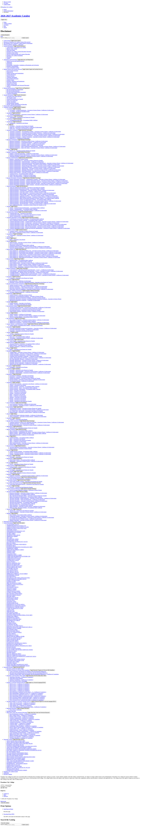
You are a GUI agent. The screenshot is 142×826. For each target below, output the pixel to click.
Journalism (9, 368)
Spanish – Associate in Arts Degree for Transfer (20, 401)
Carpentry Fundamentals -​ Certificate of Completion (21, 718)
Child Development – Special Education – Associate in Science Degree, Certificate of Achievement (32, 203)
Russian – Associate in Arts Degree (17, 398)
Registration (9, 63)
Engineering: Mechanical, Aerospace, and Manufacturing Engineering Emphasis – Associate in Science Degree (35, 299)
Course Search (7, 40)
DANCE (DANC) (11, 561)
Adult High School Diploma (16, 678)
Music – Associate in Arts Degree (17, 439)
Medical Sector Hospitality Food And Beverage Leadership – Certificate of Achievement (30, 364)
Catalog (8, 58)
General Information (8, 10)
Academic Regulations (12, 93)
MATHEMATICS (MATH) (13, 617)
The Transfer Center (11, 97)
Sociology (9, 485)
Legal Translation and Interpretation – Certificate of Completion (24, 732)
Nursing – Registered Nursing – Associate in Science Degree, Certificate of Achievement (30, 452)
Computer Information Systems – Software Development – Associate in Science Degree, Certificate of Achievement (36, 227)
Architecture (9, 121)
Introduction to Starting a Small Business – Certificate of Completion (25, 731)
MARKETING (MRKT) (12, 616)
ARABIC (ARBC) (11, 533)
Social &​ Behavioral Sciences (13, 477)
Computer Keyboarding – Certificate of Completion (21, 722)
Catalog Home (7, 4)
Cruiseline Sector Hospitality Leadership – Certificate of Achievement (25, 356)
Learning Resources (11, 74)
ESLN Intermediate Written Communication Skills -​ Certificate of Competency (27, 696)
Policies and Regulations (9, 88)
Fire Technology (10, 318)
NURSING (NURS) (11, 623)
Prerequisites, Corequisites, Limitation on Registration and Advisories (23, 65)
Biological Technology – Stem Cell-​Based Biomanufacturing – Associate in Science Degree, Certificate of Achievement (37, 146)
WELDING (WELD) (12, 663)
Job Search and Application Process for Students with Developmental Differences (28, 673)
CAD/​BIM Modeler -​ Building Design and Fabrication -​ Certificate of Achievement (28, 272)
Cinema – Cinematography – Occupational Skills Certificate (23, 209)
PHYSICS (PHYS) (11, 633)
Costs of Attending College (13, 67)
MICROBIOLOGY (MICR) (13, 620)
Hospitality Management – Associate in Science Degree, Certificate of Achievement (28, 360)
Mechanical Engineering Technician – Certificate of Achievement (24, 300)
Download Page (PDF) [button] (9, 814)
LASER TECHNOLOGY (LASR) (15, 608)
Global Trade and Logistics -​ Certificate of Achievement (22, 175)
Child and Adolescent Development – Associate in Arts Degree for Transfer (27, 187)
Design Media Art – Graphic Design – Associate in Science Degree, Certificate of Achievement (31, 254)
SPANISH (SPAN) (11, 652)
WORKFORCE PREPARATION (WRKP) (17, 770)
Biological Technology (12, 139)
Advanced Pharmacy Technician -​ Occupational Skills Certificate (24, 343)
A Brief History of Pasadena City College (16, 47)
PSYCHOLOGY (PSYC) (13, 641)
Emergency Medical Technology (14, 290)
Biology (8, 149)
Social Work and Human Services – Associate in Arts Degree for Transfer (26, 484)
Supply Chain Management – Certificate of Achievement (22, 176)
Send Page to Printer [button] (8, 809)
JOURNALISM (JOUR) (12, 603)
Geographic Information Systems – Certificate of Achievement (24, 329)
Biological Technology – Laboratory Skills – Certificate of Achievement (26, 145)
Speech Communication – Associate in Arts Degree (21, 216)
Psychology (9, 468)
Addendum (6, 773)
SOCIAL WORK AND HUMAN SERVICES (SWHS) (20, 649)
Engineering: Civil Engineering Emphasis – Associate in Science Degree (26, 296)
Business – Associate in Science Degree (18, 159)
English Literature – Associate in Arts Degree (20, 303)
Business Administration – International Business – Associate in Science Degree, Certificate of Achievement (34, 167)
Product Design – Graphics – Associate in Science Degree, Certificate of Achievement (29, 265)
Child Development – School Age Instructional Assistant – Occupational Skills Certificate (30, 199)
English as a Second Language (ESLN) (16, 682)
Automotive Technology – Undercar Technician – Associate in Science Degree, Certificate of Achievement (34, 137)
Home (5, 9)
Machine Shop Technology (13, 420)
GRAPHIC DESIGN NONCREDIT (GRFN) (17, 754)
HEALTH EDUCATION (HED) (14, 593)
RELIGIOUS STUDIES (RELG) (14, 644)
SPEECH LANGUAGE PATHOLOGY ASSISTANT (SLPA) (21, 656)
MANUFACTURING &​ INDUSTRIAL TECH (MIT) (19, 615)
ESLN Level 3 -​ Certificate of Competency (19, 686)
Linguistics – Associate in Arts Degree (18, 419)
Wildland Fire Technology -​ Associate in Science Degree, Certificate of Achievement (29, 322)
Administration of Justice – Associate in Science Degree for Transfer (25, 408)
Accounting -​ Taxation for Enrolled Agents (19, 111)
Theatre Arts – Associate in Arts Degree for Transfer (21, 510)
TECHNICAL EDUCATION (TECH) (16, 659)
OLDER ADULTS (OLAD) (13, 765)
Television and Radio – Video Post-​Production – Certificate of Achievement (27, 499)
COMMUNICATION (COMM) (14, 555)
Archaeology (10, 118)
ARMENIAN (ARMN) (12, 536)
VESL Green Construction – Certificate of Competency (22, 704)
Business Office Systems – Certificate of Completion (21, 716)
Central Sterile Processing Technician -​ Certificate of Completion (24, 719)
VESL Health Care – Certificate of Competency (20, 705)
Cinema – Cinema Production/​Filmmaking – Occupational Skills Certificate (27, 207)
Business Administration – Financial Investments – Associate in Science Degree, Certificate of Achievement (34, 164)
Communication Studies (12, 212)
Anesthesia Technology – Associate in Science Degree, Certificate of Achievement (28, 114)
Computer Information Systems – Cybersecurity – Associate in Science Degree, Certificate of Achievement (34, 223)
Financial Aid (10, 72)
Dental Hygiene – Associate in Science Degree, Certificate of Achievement (26, 242)
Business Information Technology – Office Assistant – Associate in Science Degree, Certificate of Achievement (35, 184)
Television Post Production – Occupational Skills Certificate (23, 502)
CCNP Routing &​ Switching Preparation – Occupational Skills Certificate (26, 219)
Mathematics (9, 426)
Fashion (8, 312)
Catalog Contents (8, 23)
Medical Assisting (11, 429)
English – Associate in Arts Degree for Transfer (20, 304)
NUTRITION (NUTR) (12, 624)
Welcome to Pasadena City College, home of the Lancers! (17, 42)
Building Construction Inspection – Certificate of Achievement (24, 153)
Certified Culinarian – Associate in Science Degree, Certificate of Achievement (27, 353)
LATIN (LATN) (10, 609)
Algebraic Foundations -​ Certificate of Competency (21, 679)
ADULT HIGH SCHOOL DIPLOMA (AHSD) (18, 742)
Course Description (8, 523)
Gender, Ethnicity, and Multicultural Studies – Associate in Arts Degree (26, 325)
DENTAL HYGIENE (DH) (13, 564)
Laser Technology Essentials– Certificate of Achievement (22, 404)
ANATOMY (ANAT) (12, 529)
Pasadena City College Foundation (15, 55)
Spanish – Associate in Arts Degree (17, 400)
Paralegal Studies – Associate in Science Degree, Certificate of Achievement (27, 412)
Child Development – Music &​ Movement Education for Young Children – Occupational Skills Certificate (34, 198)
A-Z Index (6, 24)
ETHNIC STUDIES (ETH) (13, 580)
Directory (6, 796)
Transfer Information (8, 95)
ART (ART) (9, 537)
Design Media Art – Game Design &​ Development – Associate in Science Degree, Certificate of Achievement (35, 253)
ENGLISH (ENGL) (11, 576)
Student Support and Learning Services (13, 69)
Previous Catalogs (8, 774)
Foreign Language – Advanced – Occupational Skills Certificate (24, 386)
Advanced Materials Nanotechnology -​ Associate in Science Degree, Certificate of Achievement (31, 447)
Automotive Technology (12, 130)
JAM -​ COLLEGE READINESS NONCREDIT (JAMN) (20, 761)
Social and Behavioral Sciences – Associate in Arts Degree (23, 478)
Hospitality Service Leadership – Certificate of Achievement (23, 363)
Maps (5, 795)
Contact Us (6, 793)
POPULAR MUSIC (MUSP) (13, 639)
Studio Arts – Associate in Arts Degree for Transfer (21, 128)
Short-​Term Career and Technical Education (17, 712)
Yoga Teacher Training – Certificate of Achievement (21, 381)
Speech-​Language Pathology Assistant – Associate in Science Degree (25, 490)
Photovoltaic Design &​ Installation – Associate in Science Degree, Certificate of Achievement (31, 289)
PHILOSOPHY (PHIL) (12, 629)
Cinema (8, 206)
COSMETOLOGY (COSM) (13, 559)
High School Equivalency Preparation (18, 681)
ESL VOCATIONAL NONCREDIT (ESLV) (17, 753)
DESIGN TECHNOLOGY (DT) (14, 565)
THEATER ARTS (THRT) (13, 661)
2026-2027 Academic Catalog (15, 15)
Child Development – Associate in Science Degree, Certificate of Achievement (27, 191)
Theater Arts (9, 509)
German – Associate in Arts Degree (17, 393)
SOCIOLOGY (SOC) (12, 651)
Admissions (9, 62)
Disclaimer (9, 57)
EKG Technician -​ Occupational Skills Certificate (21, 430)
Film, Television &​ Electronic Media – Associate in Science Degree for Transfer (28, 495)
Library (8, 413)
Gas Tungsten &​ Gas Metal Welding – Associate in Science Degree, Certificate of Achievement (31, 517)
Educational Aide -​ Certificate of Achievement (20, 281)
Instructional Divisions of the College (12, 521)
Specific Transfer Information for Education (17, 104)
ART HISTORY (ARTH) (13, 539)
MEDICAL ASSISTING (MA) (14, 619)
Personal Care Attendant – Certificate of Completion (21, 736)
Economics (9, 276)
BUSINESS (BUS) (11, 545)
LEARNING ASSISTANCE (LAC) (15, 762)
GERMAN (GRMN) (11, 589)
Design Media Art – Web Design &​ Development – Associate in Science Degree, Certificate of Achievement (34, 257)
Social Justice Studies (11, 480)
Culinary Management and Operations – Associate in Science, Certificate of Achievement (30, 357)
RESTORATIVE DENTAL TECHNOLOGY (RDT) (19, 645)
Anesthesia (9, 113)
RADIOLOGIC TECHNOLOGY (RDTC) (17, 643)
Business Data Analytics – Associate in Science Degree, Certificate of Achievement (28, 172)
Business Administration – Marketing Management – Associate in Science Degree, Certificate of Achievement (35, 169)
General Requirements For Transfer (15, 99)
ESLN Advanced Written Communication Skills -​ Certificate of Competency (27, 697)
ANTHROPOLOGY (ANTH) (14, 532)
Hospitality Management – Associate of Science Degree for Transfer (25, 361)
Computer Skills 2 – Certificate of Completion (20, 723)
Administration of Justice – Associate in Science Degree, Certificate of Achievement (29, 409)
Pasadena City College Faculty (11, 771)
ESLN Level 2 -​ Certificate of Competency (19, 685)
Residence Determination (12, 66)
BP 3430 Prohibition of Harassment (15, 89)
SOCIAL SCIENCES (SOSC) (14, 648)
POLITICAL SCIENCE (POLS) (14, 637)
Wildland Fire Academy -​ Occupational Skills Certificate (22, 321)
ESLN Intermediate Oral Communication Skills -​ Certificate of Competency (27, 698)
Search (5, 27)
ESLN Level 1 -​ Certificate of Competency (19, 684)
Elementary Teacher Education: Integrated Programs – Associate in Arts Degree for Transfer (30, 282)
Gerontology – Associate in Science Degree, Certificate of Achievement (26, 338)
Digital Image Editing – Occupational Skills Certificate (22, 460)
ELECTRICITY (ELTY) (12, 571)
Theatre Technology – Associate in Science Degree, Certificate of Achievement (27, 512)
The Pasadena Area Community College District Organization (18, 43)
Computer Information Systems (14, 217)
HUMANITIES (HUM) (12, 599)
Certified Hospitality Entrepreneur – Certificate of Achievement (24, 355)
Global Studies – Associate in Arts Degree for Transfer (22, 341)
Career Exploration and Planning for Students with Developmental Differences (27, 671)
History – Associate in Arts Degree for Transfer (20, 349)
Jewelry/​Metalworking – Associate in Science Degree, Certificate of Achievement (28, 263)
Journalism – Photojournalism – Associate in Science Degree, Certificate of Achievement (30, 371)
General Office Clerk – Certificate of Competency (21, 728)
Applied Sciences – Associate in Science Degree (20, 295)
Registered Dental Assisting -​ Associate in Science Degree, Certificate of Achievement (29, 246)
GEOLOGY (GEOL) (12, 588)
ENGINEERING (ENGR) (13, 575)
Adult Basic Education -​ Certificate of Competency (21, 677)
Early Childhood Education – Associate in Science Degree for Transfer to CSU (27, 205)
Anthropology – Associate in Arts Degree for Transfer (22, 117)
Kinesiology (9, 374)
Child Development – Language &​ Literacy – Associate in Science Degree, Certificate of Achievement (33, 195)
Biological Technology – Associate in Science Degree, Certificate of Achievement (28, 141)
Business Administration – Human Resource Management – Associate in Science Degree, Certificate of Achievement (36, 165)
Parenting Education (11, 711)
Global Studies (10, 339)
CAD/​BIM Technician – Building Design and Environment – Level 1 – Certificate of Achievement (32, 273)
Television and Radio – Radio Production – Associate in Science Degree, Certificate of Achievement (32, 498)
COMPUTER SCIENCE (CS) (14, 557)
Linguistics (9, 418)
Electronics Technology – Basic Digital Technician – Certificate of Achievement (28, 287)
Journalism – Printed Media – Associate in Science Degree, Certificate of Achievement (29, 372)
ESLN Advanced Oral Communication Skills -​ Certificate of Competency (26, 700)
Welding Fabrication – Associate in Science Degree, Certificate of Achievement (27, 520)
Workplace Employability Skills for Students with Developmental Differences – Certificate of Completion (34, 674)
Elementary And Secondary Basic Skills (16, 675)
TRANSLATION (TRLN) (13, 769)
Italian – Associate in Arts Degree (17, 394)
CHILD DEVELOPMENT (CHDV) (15, 549)
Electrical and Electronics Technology (15, 283)
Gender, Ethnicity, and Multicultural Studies (17, 324)
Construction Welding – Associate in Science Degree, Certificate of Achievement (28, 516)
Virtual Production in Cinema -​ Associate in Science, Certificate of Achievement (28, 210)
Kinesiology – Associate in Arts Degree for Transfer (21, 377)
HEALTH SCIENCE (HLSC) (14, 595)
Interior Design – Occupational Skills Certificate (20, 261)
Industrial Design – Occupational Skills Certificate (21, 260)
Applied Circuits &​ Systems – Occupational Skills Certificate (23, 285)
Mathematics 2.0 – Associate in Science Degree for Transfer (23, 428)
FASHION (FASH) (11, 581)
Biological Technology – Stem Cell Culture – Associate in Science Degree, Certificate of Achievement (33, 147)
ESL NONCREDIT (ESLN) (13, 751)
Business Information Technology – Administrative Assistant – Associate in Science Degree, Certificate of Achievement (37, 179)
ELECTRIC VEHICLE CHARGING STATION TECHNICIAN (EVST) (24, 750)
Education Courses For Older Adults (15, 668)
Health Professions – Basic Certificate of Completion (21, 730)
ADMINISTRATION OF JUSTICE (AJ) (16, 525)
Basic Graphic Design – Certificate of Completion (21, 715)
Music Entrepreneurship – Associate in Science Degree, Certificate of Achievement (28, 443)
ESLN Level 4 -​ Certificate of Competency (19, 688)
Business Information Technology (14, 178)
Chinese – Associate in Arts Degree (17, 385)
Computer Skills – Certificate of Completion (19, 724)
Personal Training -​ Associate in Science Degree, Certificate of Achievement (27, 379)
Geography (9, 326)
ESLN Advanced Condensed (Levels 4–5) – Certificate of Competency (26, 694)
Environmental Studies (12, 306)
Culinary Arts (10, 236)
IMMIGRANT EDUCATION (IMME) (16, 759)
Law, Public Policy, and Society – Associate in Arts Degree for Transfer (26, 411)
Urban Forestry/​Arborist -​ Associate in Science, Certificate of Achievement (26, 311)
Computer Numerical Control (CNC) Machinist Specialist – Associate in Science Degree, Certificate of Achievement (36, 422)
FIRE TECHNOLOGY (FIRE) (14, 583)
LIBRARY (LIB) (11, 611)
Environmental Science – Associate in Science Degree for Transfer (24, 310)
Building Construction (12, 152)
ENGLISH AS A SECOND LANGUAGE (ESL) (18, 577)
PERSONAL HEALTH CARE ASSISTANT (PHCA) (19, 627)
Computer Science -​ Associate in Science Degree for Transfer (23, 231)
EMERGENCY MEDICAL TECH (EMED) (17, 573)
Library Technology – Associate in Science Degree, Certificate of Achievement (27, 416)
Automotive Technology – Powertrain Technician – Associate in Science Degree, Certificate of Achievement (34, 135)
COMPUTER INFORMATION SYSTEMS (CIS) (18, 556)
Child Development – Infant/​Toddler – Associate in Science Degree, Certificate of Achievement (31, 194)
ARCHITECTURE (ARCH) (13, 535)
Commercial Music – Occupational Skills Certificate (21, 437)
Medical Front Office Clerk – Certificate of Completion (22, 734)
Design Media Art (11, 249)
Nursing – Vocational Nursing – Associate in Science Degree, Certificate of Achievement (30, 454)
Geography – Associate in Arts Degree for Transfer (21, 331)
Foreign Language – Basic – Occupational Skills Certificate (23, 388)
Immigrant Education (11, 708)
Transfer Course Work (12, 84)
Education (9, 279)
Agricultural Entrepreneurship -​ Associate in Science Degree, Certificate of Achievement (30, 307)
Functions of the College (12, 53)
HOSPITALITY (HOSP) (12, 597)
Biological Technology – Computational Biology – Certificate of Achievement (27, 142)
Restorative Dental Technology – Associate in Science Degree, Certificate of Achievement (30, 247)
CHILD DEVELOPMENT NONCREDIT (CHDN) (19, 747)
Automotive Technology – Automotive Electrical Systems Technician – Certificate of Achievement (32, 133)
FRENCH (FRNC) (11, 585)
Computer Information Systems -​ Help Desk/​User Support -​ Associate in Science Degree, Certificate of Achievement (36, 225)
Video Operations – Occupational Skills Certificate (21, 505)
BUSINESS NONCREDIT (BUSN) (15, 745)
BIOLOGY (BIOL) (11, 543)
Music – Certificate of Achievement (17, 441)
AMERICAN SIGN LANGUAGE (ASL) (16, 528)
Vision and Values (11, 50)
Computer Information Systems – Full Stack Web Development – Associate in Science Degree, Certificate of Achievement (37, 224)
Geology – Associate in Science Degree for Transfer (21, 333)
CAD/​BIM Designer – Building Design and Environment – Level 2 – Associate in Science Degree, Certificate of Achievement (39, 275)
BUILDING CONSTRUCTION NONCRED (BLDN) (20, 743)
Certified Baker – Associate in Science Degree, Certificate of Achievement (26, 352)
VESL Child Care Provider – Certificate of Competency (22, 703)
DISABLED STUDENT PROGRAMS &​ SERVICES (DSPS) (21, 749)
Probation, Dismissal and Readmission (15, 81)
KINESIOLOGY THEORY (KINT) (15, 607)
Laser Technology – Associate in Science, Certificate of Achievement (25, 405)
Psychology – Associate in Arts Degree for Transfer (21, 470)
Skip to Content (7, 1)
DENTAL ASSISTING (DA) (13, 563)
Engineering (9, 293)
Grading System (10, 80)
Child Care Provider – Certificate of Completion (20, 720)
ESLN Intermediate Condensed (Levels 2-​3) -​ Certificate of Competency (26, 693)
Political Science (10, 465)
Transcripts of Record (12, 82)
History (8, 348)
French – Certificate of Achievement (17, 392)
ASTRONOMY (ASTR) (12, 540)
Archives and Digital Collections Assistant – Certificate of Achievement (26, 415)
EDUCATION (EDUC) (12, 569)
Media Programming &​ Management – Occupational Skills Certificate (25, 497)
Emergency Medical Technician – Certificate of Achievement (23, 292)
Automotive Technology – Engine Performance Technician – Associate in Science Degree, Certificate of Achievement (36, 134)
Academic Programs (8, 107)
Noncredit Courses (8, 739)
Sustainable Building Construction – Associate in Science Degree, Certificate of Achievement (31, 156)
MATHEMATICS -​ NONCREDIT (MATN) (17, 763)
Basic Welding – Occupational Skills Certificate (20, 514)
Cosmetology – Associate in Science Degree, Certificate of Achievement (26, 235)
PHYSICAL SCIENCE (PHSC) (14, 632)
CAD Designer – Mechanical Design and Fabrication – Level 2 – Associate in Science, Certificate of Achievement (36, 271)
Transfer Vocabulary (11, 101)
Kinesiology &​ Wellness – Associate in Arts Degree (21, 375)
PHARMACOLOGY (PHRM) (14, 628)
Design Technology (11, 268)
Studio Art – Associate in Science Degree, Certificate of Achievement (25, 127)
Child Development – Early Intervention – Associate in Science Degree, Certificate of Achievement (32, 193)
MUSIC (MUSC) (11, 621)
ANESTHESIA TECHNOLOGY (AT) (16, 531)
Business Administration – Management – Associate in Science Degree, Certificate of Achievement (32, 168)
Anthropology (10, 115)
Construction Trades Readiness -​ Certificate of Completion (23, 726)
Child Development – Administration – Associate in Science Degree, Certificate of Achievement (31, 190)
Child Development (11, 186)
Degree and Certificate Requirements (12, 105)
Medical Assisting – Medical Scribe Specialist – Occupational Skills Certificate (27, 433)
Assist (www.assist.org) (12, 100)
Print (5, 26)
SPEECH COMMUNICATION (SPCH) (16, 655)
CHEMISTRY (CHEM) (12, 548)
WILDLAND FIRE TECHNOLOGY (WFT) (17, 664)
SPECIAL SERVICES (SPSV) (14, 653)
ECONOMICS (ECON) (12, 568)
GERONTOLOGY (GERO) (13, 591)
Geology (9, 332)
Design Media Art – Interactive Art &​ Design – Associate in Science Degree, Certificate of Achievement (33, 256)
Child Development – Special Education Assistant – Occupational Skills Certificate (28, 202)
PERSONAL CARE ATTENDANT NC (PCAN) (18, 767)
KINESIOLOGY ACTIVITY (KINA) (16, 604)
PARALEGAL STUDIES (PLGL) (15, 625)
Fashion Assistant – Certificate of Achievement (20, 314)
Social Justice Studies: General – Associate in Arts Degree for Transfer (25, 481)
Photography (9, 458)
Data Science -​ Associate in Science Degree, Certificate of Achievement (26, 232)
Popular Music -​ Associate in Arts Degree (19, 444)
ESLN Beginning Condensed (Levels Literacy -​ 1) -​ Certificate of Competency (27, 692)
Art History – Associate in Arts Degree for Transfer (21, 126)
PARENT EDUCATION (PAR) (14, 766)
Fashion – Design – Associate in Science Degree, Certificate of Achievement (27, 315)
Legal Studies (10, 406)
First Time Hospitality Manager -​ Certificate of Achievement (23, 359)
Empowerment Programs (12, 70)
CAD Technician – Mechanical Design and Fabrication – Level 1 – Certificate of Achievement (31, 269)
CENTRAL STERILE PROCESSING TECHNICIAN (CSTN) (22, 746)
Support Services (10, 76)
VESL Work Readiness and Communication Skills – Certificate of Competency (27, 707)
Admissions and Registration (10, 59)
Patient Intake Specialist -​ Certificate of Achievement (21, 434)
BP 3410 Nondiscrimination (13, 91)
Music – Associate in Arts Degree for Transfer (20, 440)
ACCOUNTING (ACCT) (13, 524)
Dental (8, 241)
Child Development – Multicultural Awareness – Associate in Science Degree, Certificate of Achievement (34, 197)
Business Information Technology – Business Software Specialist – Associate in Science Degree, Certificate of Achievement (38, 183)
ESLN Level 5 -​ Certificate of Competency (19, 689)
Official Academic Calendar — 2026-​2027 (13, 44)
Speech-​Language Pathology (13, 488)
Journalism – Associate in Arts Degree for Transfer (21, 370)
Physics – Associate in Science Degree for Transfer (21, 464)
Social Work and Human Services (14, 483)
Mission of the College (12, 48)
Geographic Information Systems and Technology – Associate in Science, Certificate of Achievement (33, 328)
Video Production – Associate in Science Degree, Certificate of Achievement (27, 506)
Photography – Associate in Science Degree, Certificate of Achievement (26, 461)
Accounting (9, 108)
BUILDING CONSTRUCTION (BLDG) (16, 544)
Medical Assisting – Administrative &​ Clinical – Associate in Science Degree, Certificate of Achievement (33, 432)
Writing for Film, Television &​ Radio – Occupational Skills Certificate (25, 507)
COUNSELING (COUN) (13, 560)
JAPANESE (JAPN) (11, 601)
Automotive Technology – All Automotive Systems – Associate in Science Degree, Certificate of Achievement (35, 131)
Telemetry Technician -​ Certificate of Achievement (21, 346)
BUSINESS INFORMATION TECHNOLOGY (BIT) (19, 547)
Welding (8, 513)
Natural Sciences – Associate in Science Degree (20, 448)
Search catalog (4, 37)
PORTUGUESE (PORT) (12, 640)
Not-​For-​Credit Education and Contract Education (18, 54)
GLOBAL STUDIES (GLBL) (14, 592)
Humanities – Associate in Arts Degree (18, 367)
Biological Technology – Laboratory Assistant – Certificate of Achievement (27, 143)
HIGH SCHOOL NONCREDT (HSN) (16, 758)
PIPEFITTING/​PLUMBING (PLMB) (15, 636)
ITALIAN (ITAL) (11, 600)
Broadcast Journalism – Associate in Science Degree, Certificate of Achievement (28, 493)
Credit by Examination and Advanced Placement (18, 85)
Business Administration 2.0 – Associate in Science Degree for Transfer (26, 160)
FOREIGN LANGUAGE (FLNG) (15, 584)
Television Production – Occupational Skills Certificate (22, 503)
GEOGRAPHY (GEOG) (12, 587)
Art (7, 124)
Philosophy (9, 455)
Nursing (8, 450)
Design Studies (10, 258)
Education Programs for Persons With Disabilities (18, 670)
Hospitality (9, 350)
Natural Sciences (10, 445)
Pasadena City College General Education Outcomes (19, 51)
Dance (8, 238)
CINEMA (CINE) (11, 552)
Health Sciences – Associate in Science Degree (20, 345)
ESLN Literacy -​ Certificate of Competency (19, 690)
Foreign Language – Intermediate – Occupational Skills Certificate (24, 389)
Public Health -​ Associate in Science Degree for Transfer (22, 472)
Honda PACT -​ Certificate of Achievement (19, 138)
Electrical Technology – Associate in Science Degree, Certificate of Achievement (28, 286)
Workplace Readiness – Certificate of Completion (21, 738)
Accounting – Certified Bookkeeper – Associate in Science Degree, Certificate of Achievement (31, 110)
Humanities (9, 365)
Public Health (10, 471)
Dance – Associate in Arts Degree (17, 239)
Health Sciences (10, 342)
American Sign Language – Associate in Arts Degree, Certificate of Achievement (28, 384)
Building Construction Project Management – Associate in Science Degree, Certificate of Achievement (33, 155)
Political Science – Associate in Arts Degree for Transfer (22, 467)
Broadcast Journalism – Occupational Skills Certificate (22, 494)
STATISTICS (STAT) (12, 657)
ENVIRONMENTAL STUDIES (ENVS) (16, 579)
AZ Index (6, 3)
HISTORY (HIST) (11, 596)
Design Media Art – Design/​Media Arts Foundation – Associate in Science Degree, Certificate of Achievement (35, 252)
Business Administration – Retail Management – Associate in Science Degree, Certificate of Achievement (34, 171)
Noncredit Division (8, 667)
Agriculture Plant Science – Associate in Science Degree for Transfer (25, 308)
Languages (9, 382)
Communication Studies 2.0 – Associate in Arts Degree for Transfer (25, 214)
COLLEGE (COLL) (11, 553)
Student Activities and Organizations (15, 73)
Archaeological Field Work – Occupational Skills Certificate (23, 120)
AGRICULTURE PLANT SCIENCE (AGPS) (18, 527)
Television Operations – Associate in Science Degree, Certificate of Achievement (28, 501)
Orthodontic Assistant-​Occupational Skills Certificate (21, 245)
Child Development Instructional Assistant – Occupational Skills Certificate (27, 189)
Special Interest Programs (12, 78)
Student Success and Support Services (15, 61)
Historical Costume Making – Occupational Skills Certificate (23, 317)
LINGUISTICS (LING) (12, 612)
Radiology (9, 474)
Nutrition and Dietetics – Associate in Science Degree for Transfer (24, 378)
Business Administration (12, 157)
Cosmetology (10, 234)
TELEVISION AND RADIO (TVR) (15, 660)
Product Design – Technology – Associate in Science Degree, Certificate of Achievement (30, 267)
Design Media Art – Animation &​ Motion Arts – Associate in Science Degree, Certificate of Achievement (34, 250)
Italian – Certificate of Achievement (17, 396)
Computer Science (11, 229)
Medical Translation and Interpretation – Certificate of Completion (24, 735)
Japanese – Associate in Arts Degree (17, 397)
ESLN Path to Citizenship (15, 709)
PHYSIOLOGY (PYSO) (12, 635)
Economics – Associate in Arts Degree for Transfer (21, 278)
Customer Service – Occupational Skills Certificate (21, 173)
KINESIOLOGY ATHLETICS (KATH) (16, 605)
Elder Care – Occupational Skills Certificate (19, 336)
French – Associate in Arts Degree (17, 390)
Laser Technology (11, 402)
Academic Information (12, 77)
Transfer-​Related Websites (13, 103)
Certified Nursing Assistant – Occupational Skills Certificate (23, 451)
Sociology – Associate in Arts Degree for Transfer (21, 487)
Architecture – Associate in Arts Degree (18, 123)
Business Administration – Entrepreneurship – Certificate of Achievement (26, 161)
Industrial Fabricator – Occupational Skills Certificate (21, 423)
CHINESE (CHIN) (11, 551)
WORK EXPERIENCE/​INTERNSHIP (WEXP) (18, 665)
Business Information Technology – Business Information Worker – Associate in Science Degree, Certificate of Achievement (38, 180)
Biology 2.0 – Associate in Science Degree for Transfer (22, 150)
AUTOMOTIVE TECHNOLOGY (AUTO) (17, 541)
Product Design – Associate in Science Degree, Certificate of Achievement (26, 264)
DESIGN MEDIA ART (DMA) (14, 567)
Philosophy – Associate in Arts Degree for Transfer (21, 457)
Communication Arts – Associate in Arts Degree (20, 213)
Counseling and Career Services (14, 96)
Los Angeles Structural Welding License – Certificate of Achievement (25, 518)
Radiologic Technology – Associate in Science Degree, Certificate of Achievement (28, 475)
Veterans (9, 86)
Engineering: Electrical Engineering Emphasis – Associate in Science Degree (27, 297)
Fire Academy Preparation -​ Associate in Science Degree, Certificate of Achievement (29, 319)
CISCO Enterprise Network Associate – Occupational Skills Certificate (26, 220)
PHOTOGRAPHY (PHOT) (13, 631)
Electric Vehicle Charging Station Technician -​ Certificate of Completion (26, 727)
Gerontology (9, 335)
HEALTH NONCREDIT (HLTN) (15, 755)
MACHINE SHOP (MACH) (13, 613)
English (8, 301)
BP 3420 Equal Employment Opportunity (16, 92)
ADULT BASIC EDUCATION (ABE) (16, 741)
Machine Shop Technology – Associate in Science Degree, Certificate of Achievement (29, 425)
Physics (8, 462)
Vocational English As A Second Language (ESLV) (19, 701)
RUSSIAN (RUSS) (11, 647)
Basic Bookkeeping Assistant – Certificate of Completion (22, 714)
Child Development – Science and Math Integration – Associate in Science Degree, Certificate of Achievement (35, 201)
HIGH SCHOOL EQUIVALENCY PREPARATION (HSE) (21, 757)
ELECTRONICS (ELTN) (13, 572)
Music (8, 436)
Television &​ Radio (11, 491)
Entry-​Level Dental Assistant (16, 243)
